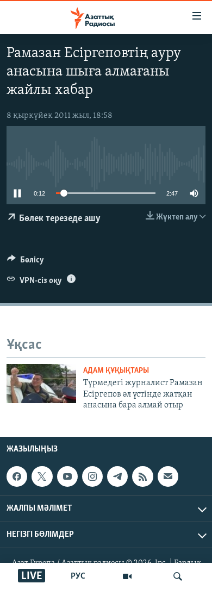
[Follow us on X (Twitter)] (42, 476)
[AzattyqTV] (127, 576)
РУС (78, 576)
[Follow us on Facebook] (17, 476)
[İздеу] (177, 576)
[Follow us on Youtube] (67, 476)
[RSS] (142, 476)
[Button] (25, 262)
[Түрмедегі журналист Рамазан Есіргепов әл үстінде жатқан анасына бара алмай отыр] (41, 383)
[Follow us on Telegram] (117, 476)
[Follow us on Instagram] (92, 476)
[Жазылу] (168, 476)
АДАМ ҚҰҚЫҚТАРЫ (116, 371)
